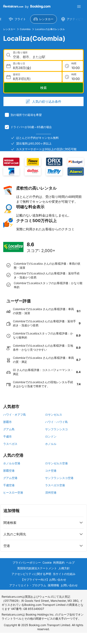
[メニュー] (79, 6)
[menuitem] (17, 19)
